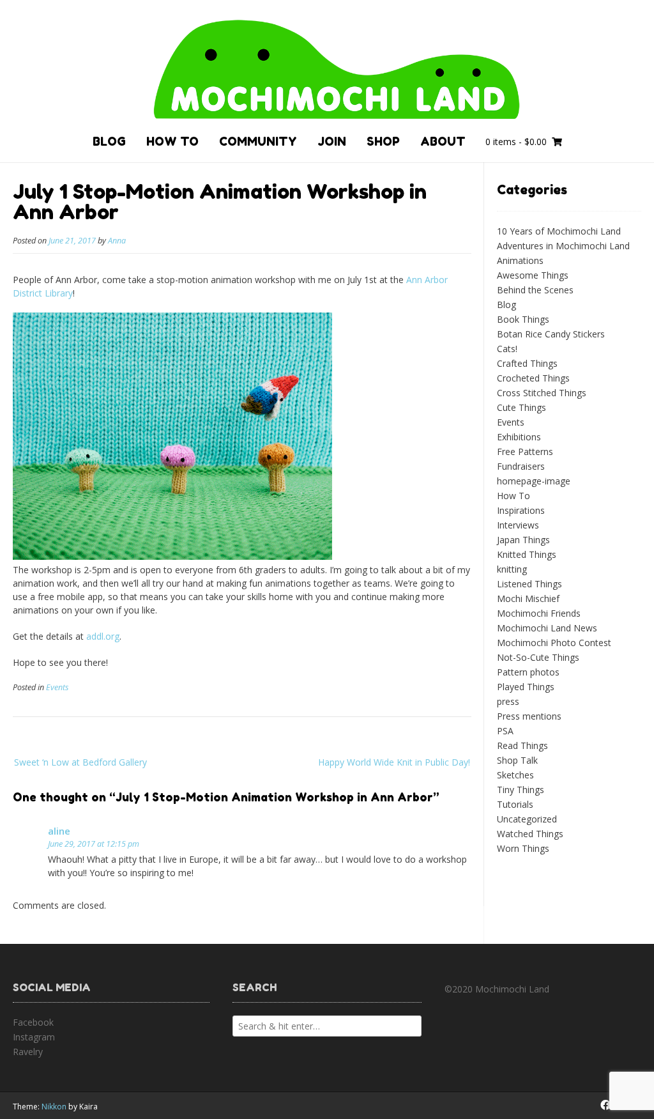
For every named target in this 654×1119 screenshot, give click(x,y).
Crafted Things (527, 363)
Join (331, 141)
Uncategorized (527, 819)
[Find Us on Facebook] (605, 1105)
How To (172, 141)
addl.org (102, 636)
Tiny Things (520, 789)
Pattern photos (528, 672)
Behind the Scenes (535, 290)
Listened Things (529, 584)
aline (59, 830)
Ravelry (28, 1052)
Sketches (515, 775)
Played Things (525, 687)
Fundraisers (521, 466)
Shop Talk (517, 760)
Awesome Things (532, 275)
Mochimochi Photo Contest (554, 643)
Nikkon (54, 1106)
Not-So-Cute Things (538, 657)
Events (57, 687)
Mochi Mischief (528, 598)
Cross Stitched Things (541, 393)
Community (258, 141)
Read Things (522, 745)
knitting (512, 569)
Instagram (34, 1037)
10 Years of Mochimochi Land (559, 231)
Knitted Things (526, 554)
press (508, 701)
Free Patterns (525, 451)
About (443, 141)
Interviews (518, 525)
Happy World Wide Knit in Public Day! (394, 762)
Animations (520, 260)
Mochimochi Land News (547, 628)
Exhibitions (519, 437)
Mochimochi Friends (539, 613)
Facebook (33, 1022)
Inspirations (521, 510)
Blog (109, 141)
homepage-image (533, 481)
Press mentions (529, 716)
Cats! (507, 349)
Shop (383, 141)
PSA (505, 731)
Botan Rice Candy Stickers (551, 334)
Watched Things (530, 834)
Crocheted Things (533, 378)
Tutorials (515, 804)
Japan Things (523, 540)
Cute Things (521, 407)
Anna (117, 240)
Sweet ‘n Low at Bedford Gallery (80, 762)
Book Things (523, 319)
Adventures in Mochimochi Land (563, 246)
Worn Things (523, 848)
